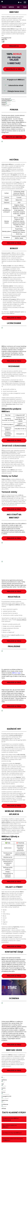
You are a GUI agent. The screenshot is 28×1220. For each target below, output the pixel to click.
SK (20, 2)
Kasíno (25, 7)
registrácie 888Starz (21, 619)
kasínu (17, 182)
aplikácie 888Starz (6, 171)
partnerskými (5, 738)
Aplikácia (11, 7)
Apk (18, 7)
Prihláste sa (14, 46)
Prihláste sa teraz (14, 243)
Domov (4, 7)
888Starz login (16, 673)
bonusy (7, 269)
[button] (3, 41)
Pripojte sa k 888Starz (14, 137)
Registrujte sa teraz (14, 69)
